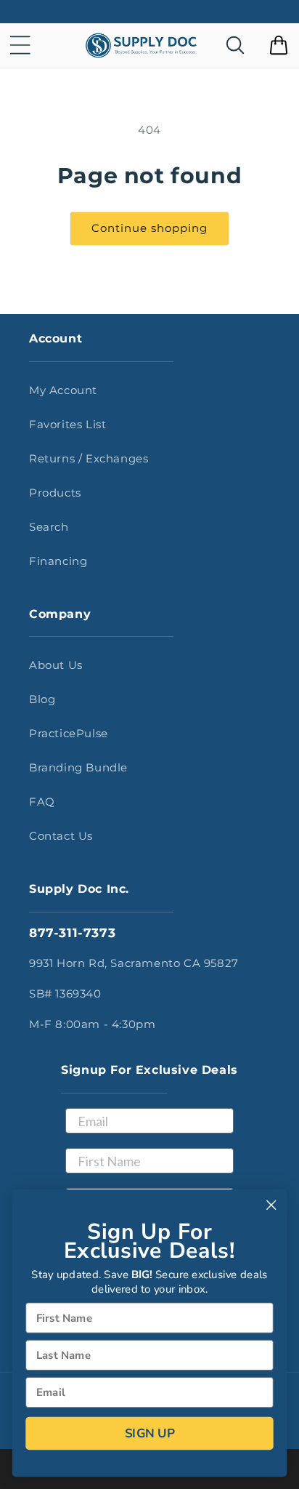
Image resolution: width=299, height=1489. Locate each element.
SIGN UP (150, 1432)
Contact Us (61, 836)
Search (49, 527)
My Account (63, 390)
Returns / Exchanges (88, 458)
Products (55, 492)
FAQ (42, 801)
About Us (56, 665)
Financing (58, 561)
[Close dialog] (271, 1205)
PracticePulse (68, 733)
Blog (42, 699)
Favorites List (67, 424)
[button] (20, 45)
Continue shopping (149, 228)
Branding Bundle (78, 767)
